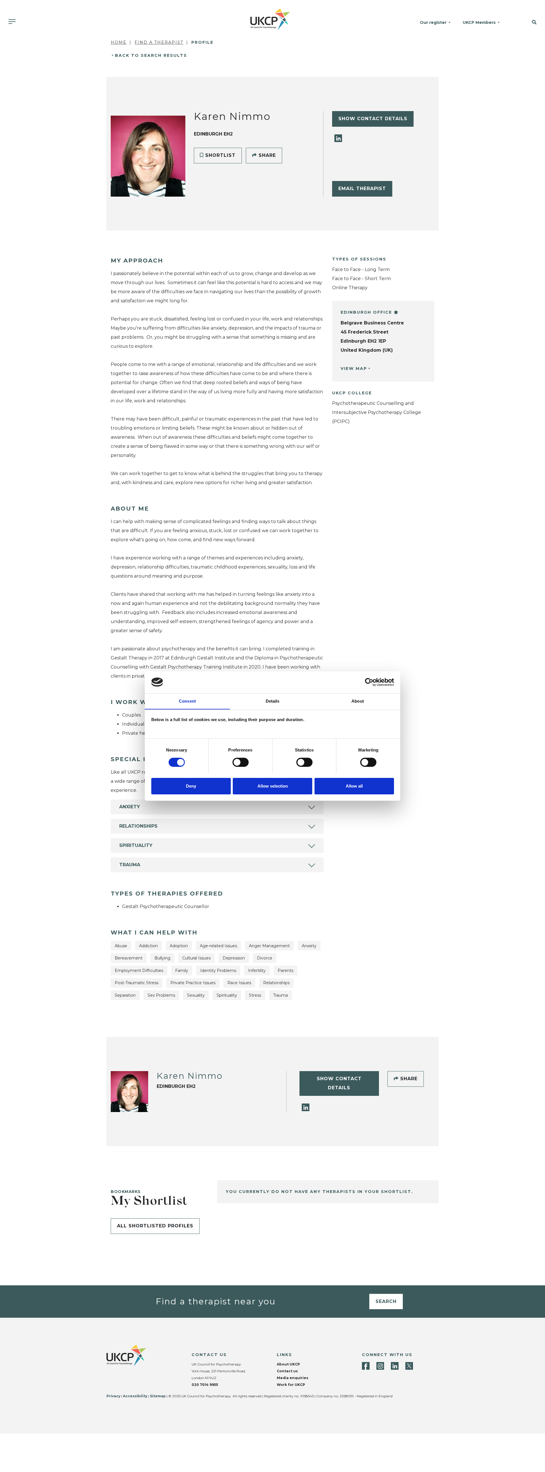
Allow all (354, 785)
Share (266, 155)
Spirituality (135, 845)
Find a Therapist (159, 42)
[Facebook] (366, 1366)
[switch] (240, 762)
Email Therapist (362, 188)
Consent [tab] (187, 700)
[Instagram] (380, 1366)
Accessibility (135, 1396)
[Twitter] (409, 1366)
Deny (191, 785)
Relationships (138, 826)
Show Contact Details (372, 118)
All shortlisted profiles (155, 1226)
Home (119, 42)
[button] (527, 22)
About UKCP (288, 1364)
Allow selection (272, 785)
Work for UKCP (291, 1385)
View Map (354, 368)
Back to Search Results (151, 55)
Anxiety (129, 806)
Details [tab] (273, 700)
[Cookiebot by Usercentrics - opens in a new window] (369, 682)
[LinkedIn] (338, 138)
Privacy (113, 1396)
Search (386, 1301)
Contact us (287, 1371)
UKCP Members (479, 22)
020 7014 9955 (205, 1385)
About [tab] (357, 700)
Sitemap (158, 1396)
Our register (433, 22)
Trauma (129, 864)
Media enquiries (292, 1378)
